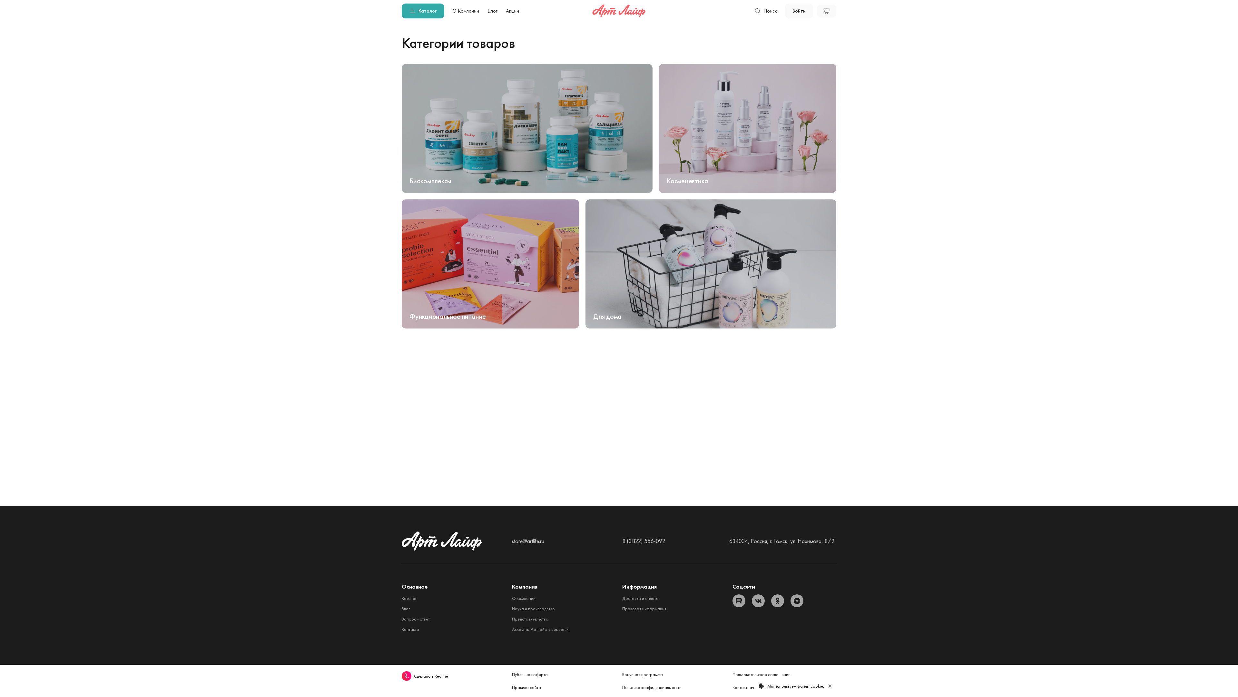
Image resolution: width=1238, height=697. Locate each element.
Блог (406, 608)
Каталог (409, 598)
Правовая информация (644, 608)
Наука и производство (533, 608)
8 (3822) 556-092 (643, 541)
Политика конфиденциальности (652, 687)
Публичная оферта (530, 674)
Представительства (530, 619)
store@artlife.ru (528, 541)
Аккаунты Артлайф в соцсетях (540, 629)
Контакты (410, 629)
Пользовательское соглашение (761, 674)
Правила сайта (526, 687)
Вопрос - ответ (416, 619)
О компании (523, 598)
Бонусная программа (642, 674)
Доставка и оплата (640, 598)
